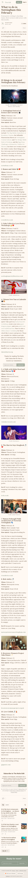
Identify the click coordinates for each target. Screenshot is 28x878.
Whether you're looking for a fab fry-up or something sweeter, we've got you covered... (10, 842)
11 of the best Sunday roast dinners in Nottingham (10, 825)
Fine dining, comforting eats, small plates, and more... (9, 815)
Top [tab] (3, 805)
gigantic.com (5, 765)
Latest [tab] (7, 805)
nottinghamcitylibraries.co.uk (12, 276)
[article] (14, 814)
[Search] (25, 804)
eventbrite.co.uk (7, 220)
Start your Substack (10, 873)
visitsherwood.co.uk (8, 422)
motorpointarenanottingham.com (13, 632)
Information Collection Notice (17, 790)
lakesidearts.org (7, 352)
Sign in (24, 2)
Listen (24, 23)
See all (4, 851)
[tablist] (5, 804)
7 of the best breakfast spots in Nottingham (8, 838)
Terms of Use (21, 789)
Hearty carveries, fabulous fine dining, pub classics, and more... (9, 829)
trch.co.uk (4, 495)
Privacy (13, 870)
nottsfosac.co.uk (7, 165)
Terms (17, 870)
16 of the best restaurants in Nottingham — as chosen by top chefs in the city (10, 811)
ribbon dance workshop (9, 331)
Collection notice (22, 870)
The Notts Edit (8, 22)
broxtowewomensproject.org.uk (12, 708)
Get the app (20, 873)
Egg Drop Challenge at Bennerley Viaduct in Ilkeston (13, 144)
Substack (8, 876)
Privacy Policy (14, 792)
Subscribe (19, 2)
